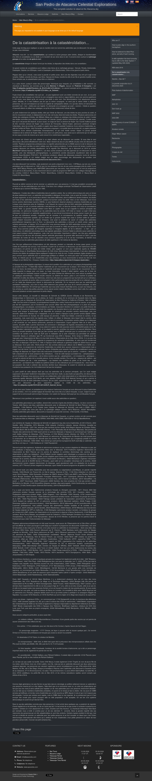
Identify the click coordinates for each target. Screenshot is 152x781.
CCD (113, 143)
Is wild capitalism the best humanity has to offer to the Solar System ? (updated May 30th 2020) (124, 60)
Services (31, 14)
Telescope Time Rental (58, 760)
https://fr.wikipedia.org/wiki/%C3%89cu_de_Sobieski (40, 90)
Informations (20, 14)
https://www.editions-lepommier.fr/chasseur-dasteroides (69, 260)
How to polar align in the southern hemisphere (124, 46)
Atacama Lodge (43, 14)
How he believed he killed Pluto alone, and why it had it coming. (123, 53)
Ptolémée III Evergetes (83, 86)
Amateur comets (118, 129)
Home (15, 20)
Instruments (116, 161)
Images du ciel (117, 152)
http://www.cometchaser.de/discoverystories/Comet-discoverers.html (37, 159)
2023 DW (115, 118)
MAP (113, 95)
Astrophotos (116, 99)
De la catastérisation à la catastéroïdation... (120, 73)
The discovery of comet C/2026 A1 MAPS (124, 123)
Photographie (117, 147)
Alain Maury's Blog (67, 14)
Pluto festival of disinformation (122, 90)
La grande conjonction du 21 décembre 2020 (122, 84)
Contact (80, 14)
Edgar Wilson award (119, 134)
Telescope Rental (56, 756)
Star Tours (53, 751)
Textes (114, 156)
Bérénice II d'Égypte (57, 86)
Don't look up (116, 108)
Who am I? (116, 40)
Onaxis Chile (32, 774)
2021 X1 (115, 104)
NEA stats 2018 (117, 67)
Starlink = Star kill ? (119, 79)
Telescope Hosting (56, 758)
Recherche (116, 138)
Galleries (55, 14)
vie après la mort (35, 59)
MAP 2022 (115, 113)
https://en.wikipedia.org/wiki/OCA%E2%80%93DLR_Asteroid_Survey (37, 385)
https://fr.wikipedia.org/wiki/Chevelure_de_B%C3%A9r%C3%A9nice (36, 88)
